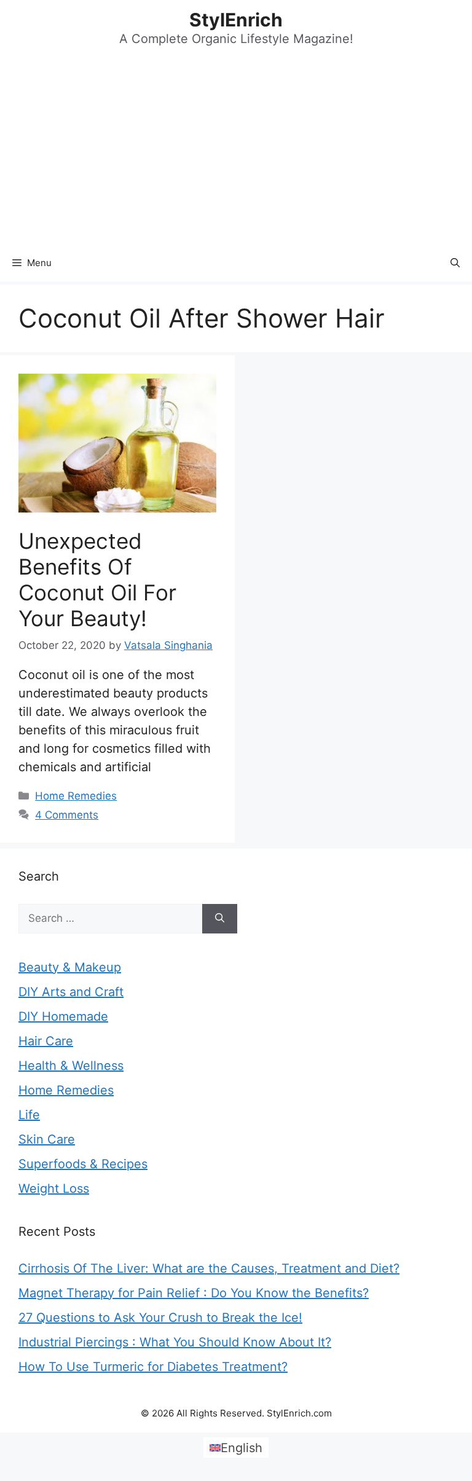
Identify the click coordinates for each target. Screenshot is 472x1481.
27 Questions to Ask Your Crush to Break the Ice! (160, 1317)
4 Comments (66, 815)
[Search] (219, 918)
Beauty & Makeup (69, 967)
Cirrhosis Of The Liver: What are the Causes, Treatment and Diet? (208, 1268)
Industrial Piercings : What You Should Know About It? (174, 1342)
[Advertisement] (236, 152)
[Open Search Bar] (455, 263)
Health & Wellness (71, 1065)
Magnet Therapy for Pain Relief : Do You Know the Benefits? (193, 1293)
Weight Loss (53, 1188)
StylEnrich (236, 20)
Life (29, 1114)
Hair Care (45, 1041)
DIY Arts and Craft (71, 991)
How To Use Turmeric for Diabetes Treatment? (153, 1366)
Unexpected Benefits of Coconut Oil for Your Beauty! (97, 579)
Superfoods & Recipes (83, 1164)
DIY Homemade (63, 1016)
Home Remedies (76, 796)
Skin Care (46, 1139)
